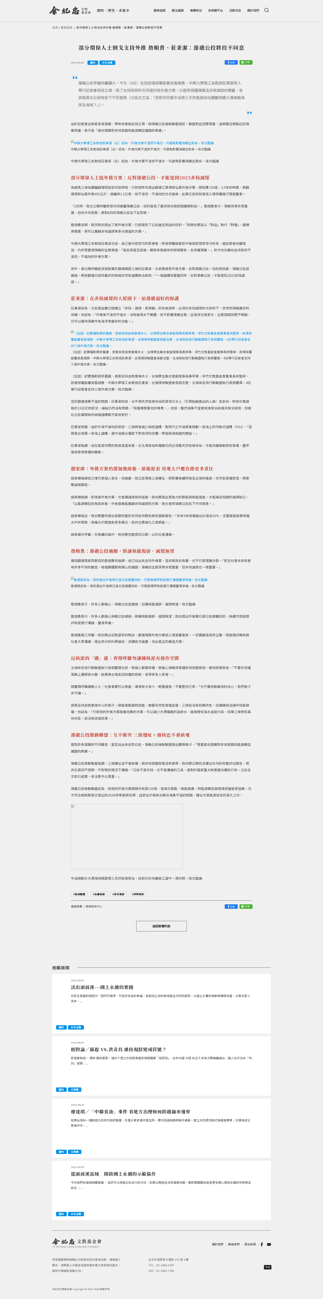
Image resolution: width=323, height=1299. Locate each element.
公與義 (75, 1089)
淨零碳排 (139, 894)
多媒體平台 (215, 10)
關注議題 (178, 10)
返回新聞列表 (161, 926)
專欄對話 (196, 10)
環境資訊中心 (94, 906)
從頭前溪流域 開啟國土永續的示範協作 (113, 1173)
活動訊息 (235, 10)
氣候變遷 (80, 894)
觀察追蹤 (160, 10)
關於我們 (253, 10)
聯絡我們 (234, 1244)
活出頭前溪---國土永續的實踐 (102, 987)
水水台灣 (107, 62)
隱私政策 (250, 1244)
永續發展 (100, 894)
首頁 (55, 27)
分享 (232, 62)
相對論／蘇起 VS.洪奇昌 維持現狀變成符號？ (119, 1049)
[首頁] (70, 9)
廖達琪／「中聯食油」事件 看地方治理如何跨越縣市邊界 (130, 1111)
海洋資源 (119, 894)
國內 (92, 62)
